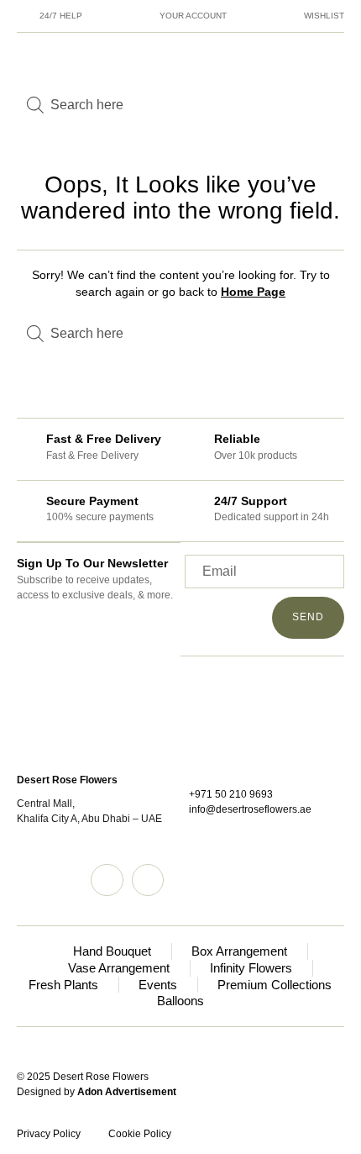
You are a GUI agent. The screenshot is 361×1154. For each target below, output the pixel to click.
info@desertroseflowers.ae (250, 809)
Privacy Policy (49, 1134)
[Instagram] (107, 880)
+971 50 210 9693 (231, 794)
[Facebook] (148, 880)
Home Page (253, 291)
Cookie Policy (139, 1134)
